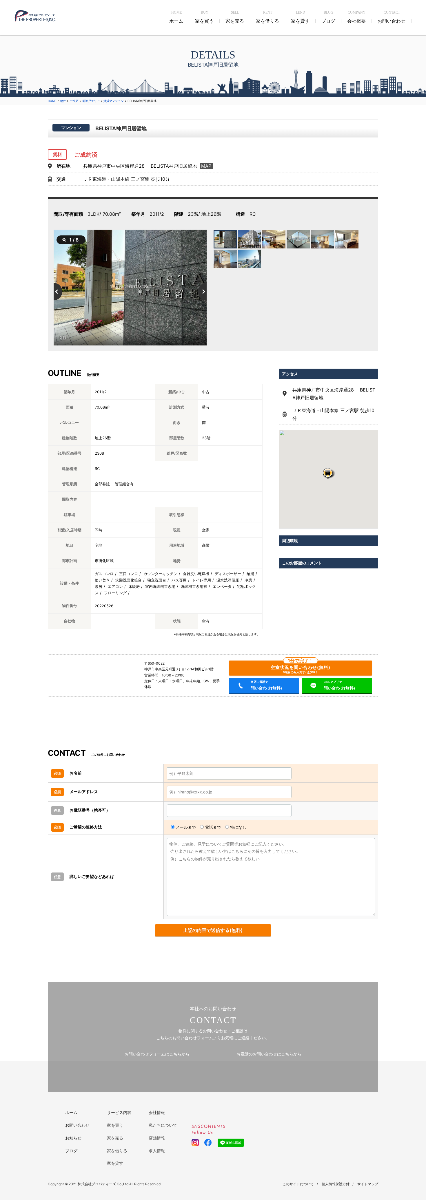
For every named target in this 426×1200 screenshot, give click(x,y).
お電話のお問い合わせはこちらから (268, 1053)
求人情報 (157, 1150)
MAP (206, 166)
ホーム (71, 1112)
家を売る (115, 1137)
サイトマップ (367, 1184)
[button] (328, 473)
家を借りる (117, 1150)
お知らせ (73, 1137)
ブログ (71, 1150)
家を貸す (115, 1163)
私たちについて (163, 1125)
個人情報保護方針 (335, 1184)
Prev (53, 291)
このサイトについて (298, 1184)
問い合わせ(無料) (266, 685)
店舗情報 (157, 1137)
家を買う (115, 1125)
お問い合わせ (77, 1125)
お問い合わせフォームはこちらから (157, 1053)
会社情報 (157, 1112)
